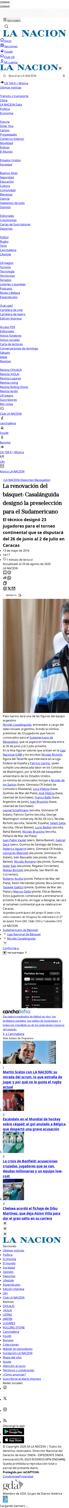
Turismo (5, 267)
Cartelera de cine (11, 310)
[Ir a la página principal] (34, 36)
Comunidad (8, 190)
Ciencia (5, 199)
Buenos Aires (9, 173)
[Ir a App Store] (13, 1442)
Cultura (5, 186)
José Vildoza (47, 793)
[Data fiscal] (5, 1502)
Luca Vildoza (41, 789)
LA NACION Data (11, 105)
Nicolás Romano (25, 862)
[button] (34, 269)
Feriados (6, 280)
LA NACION (11, 480)
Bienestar (6, 194)
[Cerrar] (60, 68)
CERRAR (5, 2)
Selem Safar (58, 823)
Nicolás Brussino (33, 832)
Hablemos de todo (12, 203)
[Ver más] (5, 943)
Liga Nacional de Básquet (24, 934)
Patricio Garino (40, 763)
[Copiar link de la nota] (5, 583)
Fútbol (4, 237)
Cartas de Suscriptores (15, 224)
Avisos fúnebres (10, 336)
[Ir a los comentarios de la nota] (9, 572)
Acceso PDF (7, 327)
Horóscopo (7, 276)
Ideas (3, 357)
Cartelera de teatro (12, 314)
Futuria (5, 122)
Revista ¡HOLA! (9, 374)
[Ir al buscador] (6, 26)
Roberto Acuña (13, 879)
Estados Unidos (10, 160)
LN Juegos (6, 263)
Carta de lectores (11, 344)
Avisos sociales (10, 340)
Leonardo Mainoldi (15, 853)
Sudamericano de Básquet (20, 930)
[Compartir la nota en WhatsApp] (9, 578)
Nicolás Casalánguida (17, 725)
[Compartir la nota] (5, 578)
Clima (3, 100)
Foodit (8, 52)
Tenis (3, 246)
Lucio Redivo (43, 827)
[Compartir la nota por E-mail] (13, 588)
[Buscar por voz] (63, 75)
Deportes (26, 480)
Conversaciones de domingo (19, 348)
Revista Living (9, 383)
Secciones (11, 46)
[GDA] (13, 1489)
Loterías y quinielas (13, 284)
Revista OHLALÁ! (11, 370)
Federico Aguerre (14, 849)
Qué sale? (6, 306)
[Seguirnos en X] (5, 1399)
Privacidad (26, 1476)
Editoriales (7, 216)
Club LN (9, 57)
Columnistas (8, 220)
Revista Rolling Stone (14, 387)
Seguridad (7, 177)
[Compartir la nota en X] (9, 588)
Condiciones (11, 1476)
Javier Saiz (9, 866)
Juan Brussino (39, 802)
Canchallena (8, 250)
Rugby (4, 241)
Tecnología (7, 271)
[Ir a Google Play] (13, 1434)
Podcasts (6, 289)
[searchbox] (33, 76)
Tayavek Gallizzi (13, 887)
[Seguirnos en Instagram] (5, 1410)
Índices (5, 147)
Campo (5, 130)
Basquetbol (41, 480)
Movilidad (6, 143)
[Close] (5, 1223)
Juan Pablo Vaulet (14, 840)
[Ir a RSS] (5, 1422)
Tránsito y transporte (14, 96)
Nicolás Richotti (51, 755)
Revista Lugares (10, 378)
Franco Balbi (43, 797)
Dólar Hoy (6, 126)
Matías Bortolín (13, 870)
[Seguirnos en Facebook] (5, 1388)
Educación (7, 182)
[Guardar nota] (5, 572)
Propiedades (8, 135)
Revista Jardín (9, 391)
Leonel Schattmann (16, 810)
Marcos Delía (22, 891)
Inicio (8, 41)
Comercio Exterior (12, 139)
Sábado (5, 353)
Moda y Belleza (10, 293)
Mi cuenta (11, 62)
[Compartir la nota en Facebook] (5, 588)
